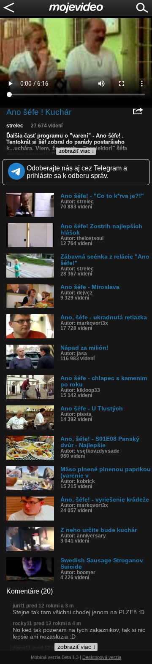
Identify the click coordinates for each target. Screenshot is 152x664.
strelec (14, 125)
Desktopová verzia (101, 657)
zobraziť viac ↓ (76, 151)
